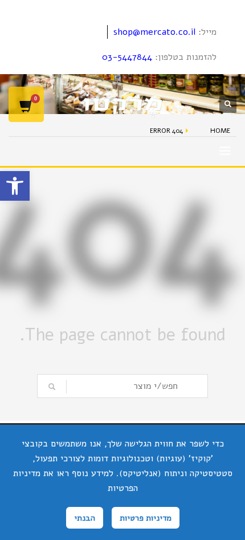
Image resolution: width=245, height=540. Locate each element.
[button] (15, 186)
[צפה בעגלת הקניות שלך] (26, 104)
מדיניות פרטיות (146, 517)
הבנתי (84, 517)
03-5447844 (127, 57)
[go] (52, 387)
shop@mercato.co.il (154, 32)
